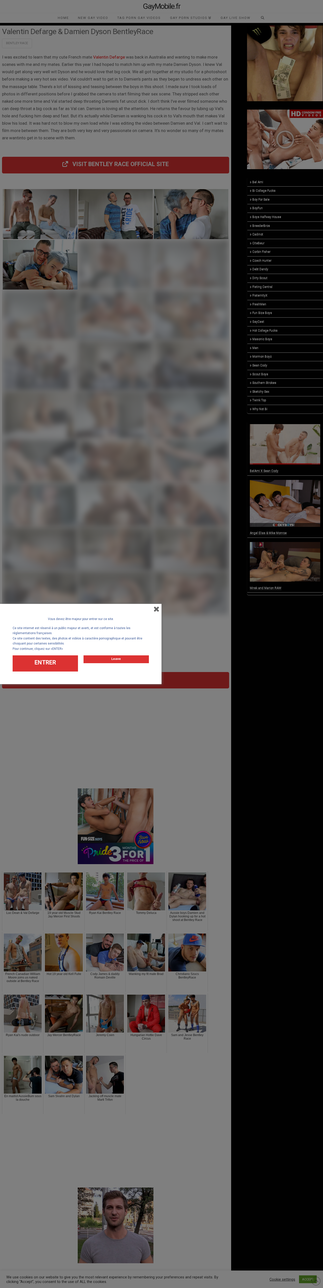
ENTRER (45, 662)
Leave (116, 659)
